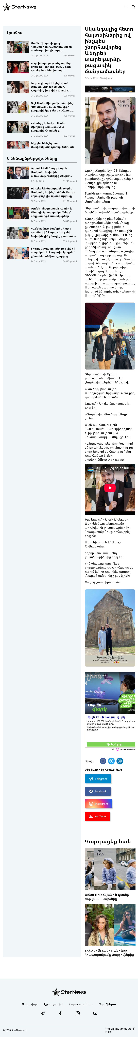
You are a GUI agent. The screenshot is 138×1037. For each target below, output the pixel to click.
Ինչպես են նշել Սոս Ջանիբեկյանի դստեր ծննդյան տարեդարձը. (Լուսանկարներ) (52, 146)
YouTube (100, 816)
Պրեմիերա (107, 1004)
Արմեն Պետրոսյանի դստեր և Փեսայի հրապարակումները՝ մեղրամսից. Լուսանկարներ (51, 212)
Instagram (101, 804)
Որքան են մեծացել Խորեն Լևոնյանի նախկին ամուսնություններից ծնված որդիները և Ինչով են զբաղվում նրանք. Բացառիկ (53, 172)
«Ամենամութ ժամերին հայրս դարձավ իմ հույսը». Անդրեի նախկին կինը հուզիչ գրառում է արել (53, 232)
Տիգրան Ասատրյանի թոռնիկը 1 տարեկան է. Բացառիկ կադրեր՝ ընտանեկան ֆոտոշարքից (53, 252)
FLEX (108, 1032)
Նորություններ (80, 1004)
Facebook (101, 791)
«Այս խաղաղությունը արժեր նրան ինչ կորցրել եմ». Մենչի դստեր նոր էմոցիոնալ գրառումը (51, 66)
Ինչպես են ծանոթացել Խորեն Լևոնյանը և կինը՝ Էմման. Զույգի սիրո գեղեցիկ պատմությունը (53, 192)
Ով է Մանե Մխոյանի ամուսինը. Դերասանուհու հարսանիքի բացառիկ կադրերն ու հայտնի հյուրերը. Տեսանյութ (52, 106)
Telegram (101, 779)
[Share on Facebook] (103, 761)
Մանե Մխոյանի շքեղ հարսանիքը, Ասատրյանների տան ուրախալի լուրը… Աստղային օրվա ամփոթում (51, 46)
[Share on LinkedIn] (119, 761)
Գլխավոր (29, 1004)
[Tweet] (111, 761)
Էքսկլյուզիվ (53, 1004)
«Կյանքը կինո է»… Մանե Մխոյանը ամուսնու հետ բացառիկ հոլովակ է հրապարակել (48, 126)
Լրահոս (14, 32)
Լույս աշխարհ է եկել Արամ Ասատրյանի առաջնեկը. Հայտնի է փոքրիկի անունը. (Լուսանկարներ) (50, 86)
